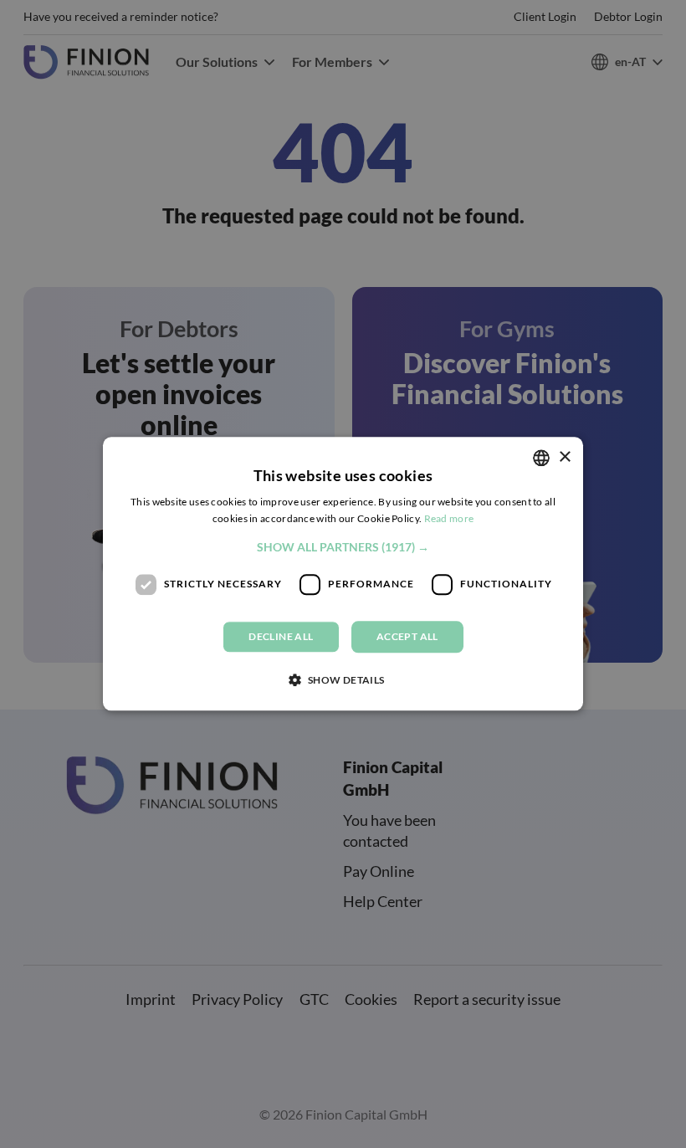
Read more (449, 519)
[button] (343, 547)
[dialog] (343, 573)
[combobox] (541, 457)
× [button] (564, 457)
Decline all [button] (280, 636)
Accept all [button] (407, 636)
